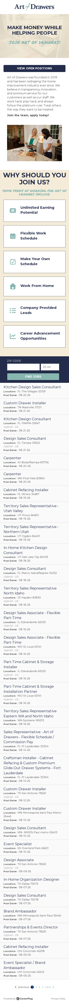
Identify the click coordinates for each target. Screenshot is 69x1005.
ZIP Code (14, 360)
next (48, 987)
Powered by (10, 998)
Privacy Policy (58, 998)
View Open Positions (34, 68)
